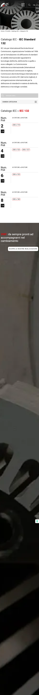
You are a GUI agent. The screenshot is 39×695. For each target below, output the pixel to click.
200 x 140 (16, 199)
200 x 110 (16, 125)
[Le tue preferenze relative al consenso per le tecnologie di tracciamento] (37, 521)
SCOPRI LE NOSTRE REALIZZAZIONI (23, 249)
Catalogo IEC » (15, 31)
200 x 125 (16, 150)
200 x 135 (16, 174)
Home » (3, 31)
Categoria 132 (24, 31)
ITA (34, 5)
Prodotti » (8, 31)
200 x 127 (25, 150)
